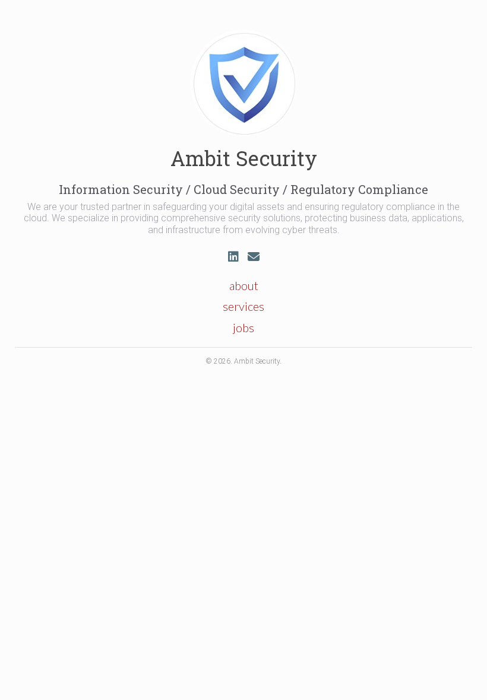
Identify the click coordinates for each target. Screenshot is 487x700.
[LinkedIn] (233, 256)
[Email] (254, 256)
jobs (243, 327)
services (243, 306)
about (243, 285)
